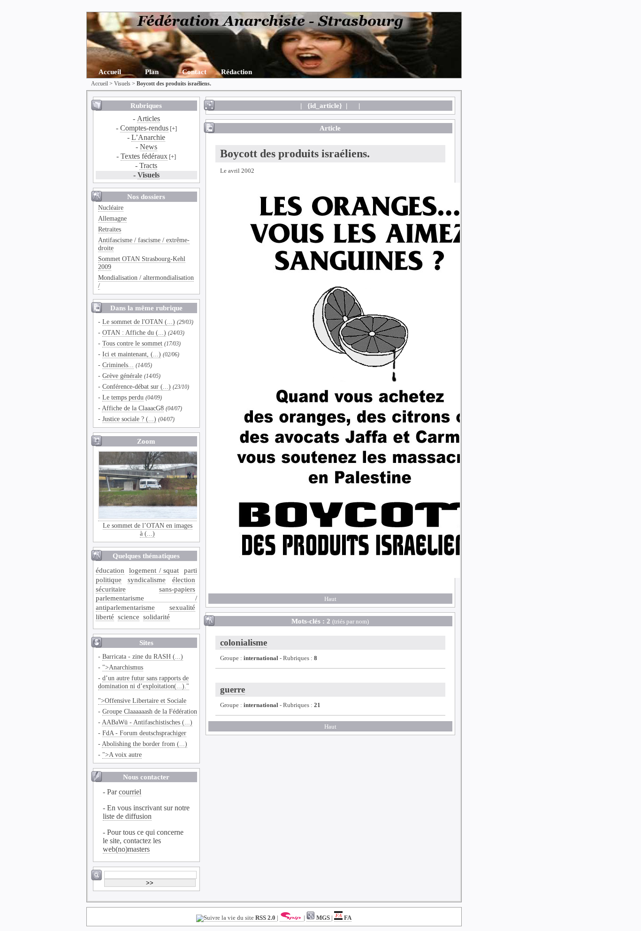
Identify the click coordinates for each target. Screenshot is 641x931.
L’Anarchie (148, 137)
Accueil (110, 72)
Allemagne (112, 218)
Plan (152, 72)
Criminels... (118, 365)
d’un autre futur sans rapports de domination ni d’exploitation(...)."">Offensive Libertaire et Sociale (143, 689)
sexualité (182, 607)
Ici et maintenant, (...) (131, 354)
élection (183, 580)
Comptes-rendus (144, 128)
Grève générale (122, 375)
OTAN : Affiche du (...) (134, 332)
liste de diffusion (127, 816)
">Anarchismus (122, 667)
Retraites (109, 229)
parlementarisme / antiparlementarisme (146, 602)
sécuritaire (111, 589)
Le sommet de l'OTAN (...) (138, 321)
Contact (194, 72)
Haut (330, 599)
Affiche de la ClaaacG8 (133, 408)
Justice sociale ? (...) (129, 419)
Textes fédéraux (144, 156)
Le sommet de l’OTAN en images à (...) (147, 529)
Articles (148, 119)
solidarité (156, 617)
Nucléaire (110, 207)
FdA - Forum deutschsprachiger (144, 733)
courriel (130, 792)
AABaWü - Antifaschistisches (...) (147, 722)
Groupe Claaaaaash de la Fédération (149, 711)
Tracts (148, 165)
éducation (110, 570)
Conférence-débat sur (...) (136, 386)
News (148, 147)
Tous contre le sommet (132, 343)
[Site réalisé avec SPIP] (292, 918)
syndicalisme (147, 580)
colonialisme (243, 642)
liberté (105, 617)
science (128, 617)
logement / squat (154, 570)
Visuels (122, 83)
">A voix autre (122, 754)
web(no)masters (126, 849)
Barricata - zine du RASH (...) (142, 656)
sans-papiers (177, 589)
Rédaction (236, 72)
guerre (232, 689)
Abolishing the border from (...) (144, 743)
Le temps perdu (123, 397)
